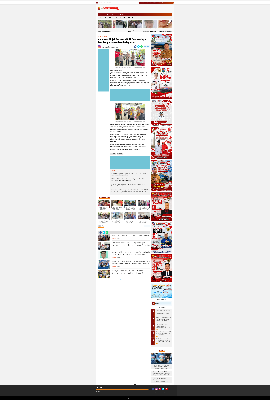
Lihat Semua (123, 280)
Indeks (100, 14)
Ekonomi (114, 14)
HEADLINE (104, 36)
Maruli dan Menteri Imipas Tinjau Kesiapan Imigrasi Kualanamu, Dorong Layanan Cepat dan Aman (131, 245)
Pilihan (125, 17)
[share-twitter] (138, 46)
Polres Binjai (120, 153)
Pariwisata (119, 17)
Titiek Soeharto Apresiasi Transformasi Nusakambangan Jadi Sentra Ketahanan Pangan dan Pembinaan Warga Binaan (161, 380)
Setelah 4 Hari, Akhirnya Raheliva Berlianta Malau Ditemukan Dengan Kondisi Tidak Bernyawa (150, 30)
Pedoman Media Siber (161, 392)
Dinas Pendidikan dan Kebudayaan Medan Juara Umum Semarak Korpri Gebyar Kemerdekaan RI (131, 262)
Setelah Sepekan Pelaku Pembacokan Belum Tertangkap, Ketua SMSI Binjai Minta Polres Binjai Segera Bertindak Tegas (163, 326)
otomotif (131, 17)
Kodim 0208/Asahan (110, 17)
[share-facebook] (135, 46)
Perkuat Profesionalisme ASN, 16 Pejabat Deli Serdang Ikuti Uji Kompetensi (163, 333)
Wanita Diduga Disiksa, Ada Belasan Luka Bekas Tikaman (119, 29)
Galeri (119, 14)
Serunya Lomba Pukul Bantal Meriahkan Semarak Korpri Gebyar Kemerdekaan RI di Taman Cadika (128, 273)
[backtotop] (135, 384)
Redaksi (154, 392)
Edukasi (109, 14)
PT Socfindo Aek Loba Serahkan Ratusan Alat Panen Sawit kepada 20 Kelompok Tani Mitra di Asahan (130, 235)
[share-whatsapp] (141, 46)
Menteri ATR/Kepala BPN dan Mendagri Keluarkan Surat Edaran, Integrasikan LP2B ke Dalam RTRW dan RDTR (162, 373)
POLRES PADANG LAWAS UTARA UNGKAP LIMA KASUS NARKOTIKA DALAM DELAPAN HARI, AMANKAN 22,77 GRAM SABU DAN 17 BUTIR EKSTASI (163, 340)
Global (123, 14)
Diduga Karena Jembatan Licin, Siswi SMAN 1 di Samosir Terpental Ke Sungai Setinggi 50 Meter (104, 30)
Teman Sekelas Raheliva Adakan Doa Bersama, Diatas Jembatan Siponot (134, 30)
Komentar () (146, 46)
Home (100, 2)
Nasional (157, 303)
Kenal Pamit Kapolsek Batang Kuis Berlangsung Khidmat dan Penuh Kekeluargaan (163, 319)
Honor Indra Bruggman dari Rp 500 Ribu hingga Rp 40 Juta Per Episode (154, 2)
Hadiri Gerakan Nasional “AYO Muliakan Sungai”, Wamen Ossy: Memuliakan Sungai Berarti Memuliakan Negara (161, 367)
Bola (105, 14)
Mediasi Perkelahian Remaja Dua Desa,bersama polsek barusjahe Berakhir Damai (163, 312)
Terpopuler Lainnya (162, 345)
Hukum (101, 17)
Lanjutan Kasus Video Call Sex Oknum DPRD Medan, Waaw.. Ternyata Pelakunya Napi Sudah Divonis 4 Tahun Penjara (164, 30)
